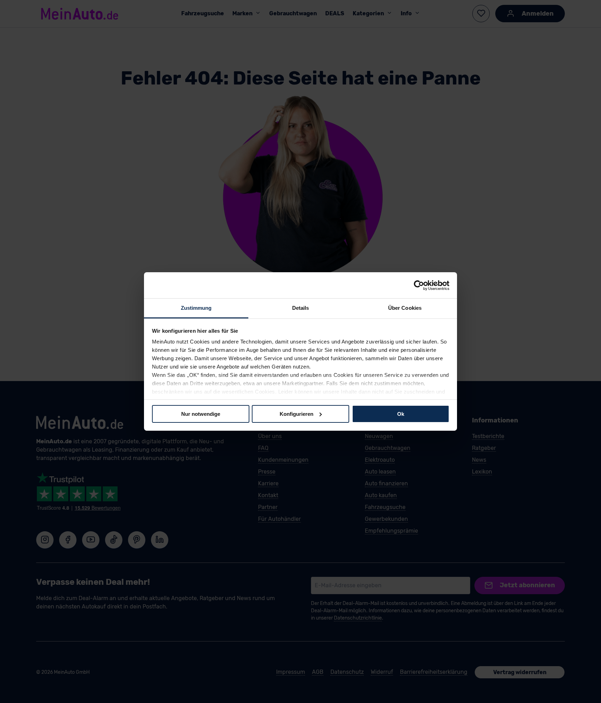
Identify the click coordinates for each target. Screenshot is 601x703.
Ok (400, 414)
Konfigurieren (296, 414)
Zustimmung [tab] (196, 308)
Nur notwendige (200, 414)
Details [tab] (300, 308)
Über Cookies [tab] (405, 308)
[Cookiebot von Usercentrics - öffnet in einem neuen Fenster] (418, 285)
